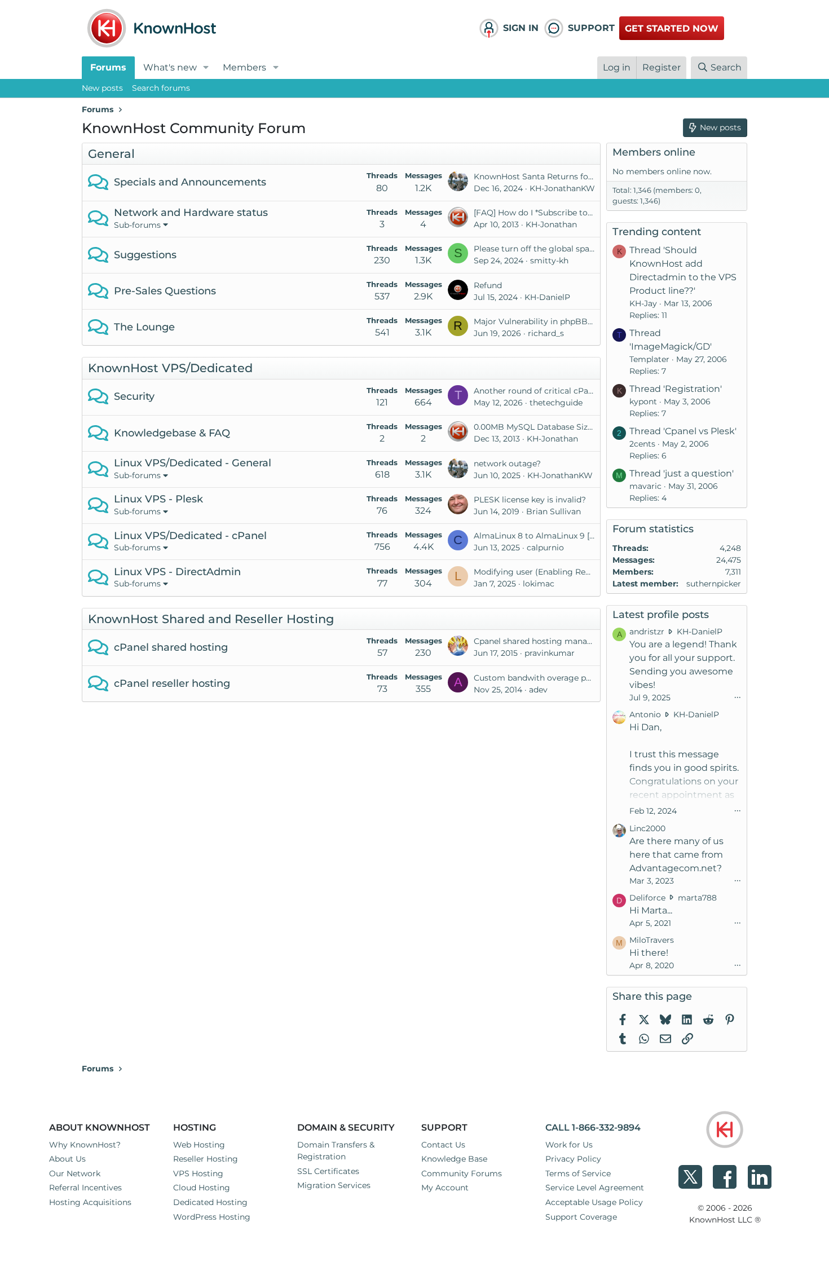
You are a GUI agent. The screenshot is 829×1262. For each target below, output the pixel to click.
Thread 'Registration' (675, 388)
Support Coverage (581, 1217)
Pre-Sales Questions (165, 291)
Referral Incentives (85, 1187)
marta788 (697, 898)
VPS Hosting (198, 1173)
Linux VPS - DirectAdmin (177, 572)
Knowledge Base (454, 1159)
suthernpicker (713, 584)
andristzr (646, 631)
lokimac (538, 584)
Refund (488, 285)
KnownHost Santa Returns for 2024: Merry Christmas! (579, 176)
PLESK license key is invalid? (530, 500)
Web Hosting (199, 1145)
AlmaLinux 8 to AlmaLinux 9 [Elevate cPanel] (561, 536)
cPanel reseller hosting (172, 683)
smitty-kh (549, 260)
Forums (108, 67)
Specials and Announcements (190, 182)
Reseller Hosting (205, 1159)
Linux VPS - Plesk (158, 499)
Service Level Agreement (594, 1187)
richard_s (546, 333)
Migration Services (334, 1185)
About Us (67, 1159)
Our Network (74, 1173)
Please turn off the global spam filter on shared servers (582, 249)
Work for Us (569, 1145)
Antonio (645, 714)
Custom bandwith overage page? (539, 678)
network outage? (507, 463)
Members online (653, 152)
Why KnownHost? (85, 1145)
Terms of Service (578, 1173)
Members (244, 67)
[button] (206, 67)
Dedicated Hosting (210, 1202)
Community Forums (461, 1173)
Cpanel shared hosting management (546, 641)
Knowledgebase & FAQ (172, 433)
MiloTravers (651, 940)
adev (538, 690)
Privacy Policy (573, 1159)
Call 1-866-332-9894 (593, 1127)
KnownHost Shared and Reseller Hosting (211, 619)
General (111, 154)
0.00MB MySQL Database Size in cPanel (552, 427)
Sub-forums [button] (137, 225)
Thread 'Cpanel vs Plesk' (683, 431)
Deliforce (647, 898)
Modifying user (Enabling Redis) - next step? (560, 572)
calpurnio (545, 547)
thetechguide (556, 403)
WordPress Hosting (211, 1217)
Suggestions (145, 255)
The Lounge (144, 327)
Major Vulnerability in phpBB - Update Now (559, 321)
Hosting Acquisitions (90, 1202)
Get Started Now (671, 28)
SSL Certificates (328, 1171)
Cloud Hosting (201, 1187)
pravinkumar (549, 653)
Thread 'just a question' (681, 473)
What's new (170, 67)
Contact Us (443, 1145)
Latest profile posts (660, 614)
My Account (445, 1187)
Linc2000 (647, 828)
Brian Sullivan (553, 511)
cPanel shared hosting (171, 647)
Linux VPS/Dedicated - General (192, 463)
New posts (102, 88)
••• (737, 696)
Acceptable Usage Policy (594, 1202)
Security (134, 396)
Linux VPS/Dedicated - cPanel (190, 535)
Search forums (161, 88)
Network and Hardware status (191, 212)
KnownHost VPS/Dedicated (170, 368)
